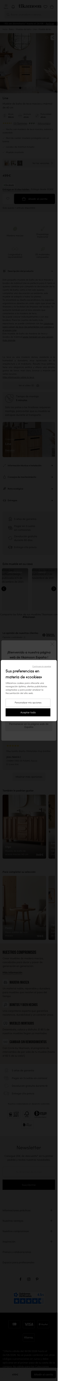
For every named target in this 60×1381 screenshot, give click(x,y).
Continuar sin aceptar (41, 666)
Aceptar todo (28, 712)
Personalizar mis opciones (28, 702)
